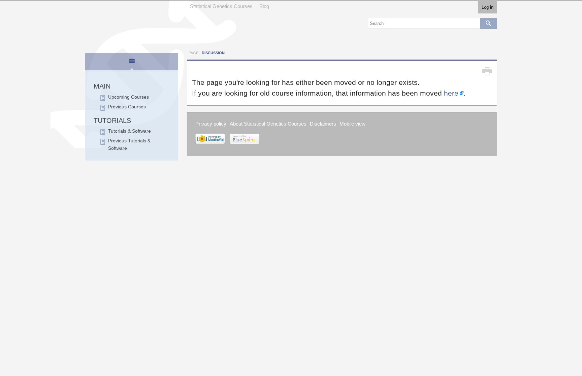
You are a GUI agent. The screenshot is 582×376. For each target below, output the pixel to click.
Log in (487, 7)
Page (193, 53)
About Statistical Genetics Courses (268, 124)
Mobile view (352, 124)
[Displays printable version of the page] (487, 71)
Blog (264, 6)
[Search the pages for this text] (488, 23)
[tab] (131, 62)
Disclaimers (323, 124)
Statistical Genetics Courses (221, 6)
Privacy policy (210, 124)
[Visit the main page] (131, 24)
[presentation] (132, 64)
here (451, 93)
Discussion (213, 53)
